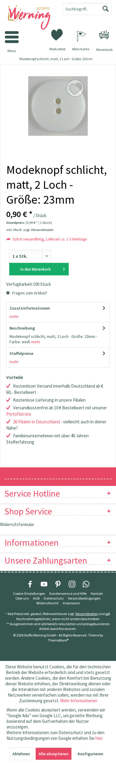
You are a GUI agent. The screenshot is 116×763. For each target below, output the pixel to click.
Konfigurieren (90, 753)
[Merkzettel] (57, 34)
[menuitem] (104, 34)
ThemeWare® (58, 640)
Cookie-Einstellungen (29, 593)
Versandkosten (86, 613)
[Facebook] (30, 584)
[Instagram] (72, 584)
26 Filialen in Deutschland (36, 422)
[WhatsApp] (86, 584)
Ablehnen (21, 753)
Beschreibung (22, 328)
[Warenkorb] (104, 35)
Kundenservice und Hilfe (68, 593)
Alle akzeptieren (53, 753)
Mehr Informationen (78, 700)
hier (98, 738)
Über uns (22, 598)
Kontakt (97, 593)
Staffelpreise (21, 353)
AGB (36, 598)
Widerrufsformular (17, 524)
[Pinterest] (58, 584)
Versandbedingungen (84, 598)
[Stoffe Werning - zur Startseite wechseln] (29, 18)
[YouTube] (44, 584)
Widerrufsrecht (47, 603)
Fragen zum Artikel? (29, 293)
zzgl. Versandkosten (38, 229)
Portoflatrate (18, 414)
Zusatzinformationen (30, 308)
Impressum (71, 603)
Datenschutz (54, 598)
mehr (14, 316)
